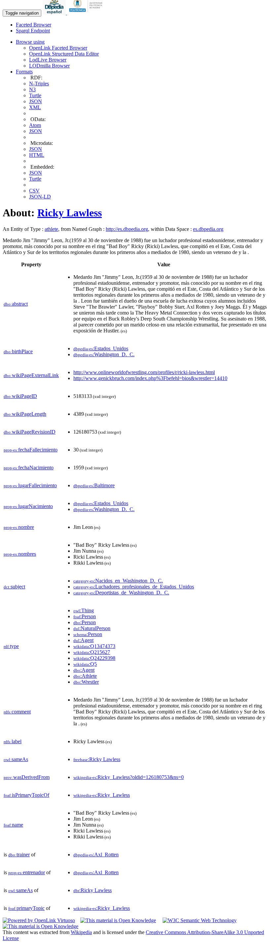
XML (35, 107)
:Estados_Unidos (100, 348)
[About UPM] (87, 13)
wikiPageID (20, 396)
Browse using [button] (30, 42)
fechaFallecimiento (31, 449)
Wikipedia (81, 932)
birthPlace (18, 351)
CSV (34, 190)
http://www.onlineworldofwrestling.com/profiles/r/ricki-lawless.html (144, 372)
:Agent (83, 640)
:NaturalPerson (91, 628)
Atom (35, 125)
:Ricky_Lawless (101, 795)
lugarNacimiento (28, 506)
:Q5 (85, 664)
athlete (51, 229)
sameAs (16, 759)
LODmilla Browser (49, 65)
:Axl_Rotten (96, 854)
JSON (35, 101)
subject (14, 586)
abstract (16, 304)
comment (17, 711)
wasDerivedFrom (27, 777)
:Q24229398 (94, 658)
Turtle (35, 95)
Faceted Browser (33, 24)
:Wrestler (86, 682)
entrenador (26, 872)
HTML (36, 155)
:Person (84, 616)
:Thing (83, 610)
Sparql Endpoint (33, 30)
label (12, 741)
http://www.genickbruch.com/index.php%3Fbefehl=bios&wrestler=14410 (150, 378)
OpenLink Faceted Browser (58, 48)
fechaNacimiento (29, 467)
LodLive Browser (47, 60)
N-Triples (39, 83)
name (13, 825)
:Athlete (85, 676)
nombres (20, 554)
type (11, 646)
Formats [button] (24, 71)
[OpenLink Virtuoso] (39, 920)
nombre (19, 527)
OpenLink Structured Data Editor (64, 54)
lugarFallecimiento (30, 485)
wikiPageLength (25, 414)
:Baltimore (94, 485)
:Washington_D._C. (104, 354)
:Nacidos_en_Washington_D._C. (118, 580)
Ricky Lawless (69, 213)
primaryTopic (26, 908)
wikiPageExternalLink (31, 375)
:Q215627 (91, 652)
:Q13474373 (94, 646)
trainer (19, 854)
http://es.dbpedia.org (127, 229)
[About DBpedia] (55, 13)
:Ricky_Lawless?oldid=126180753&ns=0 (128, 777)
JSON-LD (40, 196)
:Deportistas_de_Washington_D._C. (121, 592)
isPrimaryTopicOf (26, 795)
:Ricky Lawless (96, 759)
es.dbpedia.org (208, 229)
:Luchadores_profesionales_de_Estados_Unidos (133, 586)
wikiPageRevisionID (30, 432)
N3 (32, 89)
